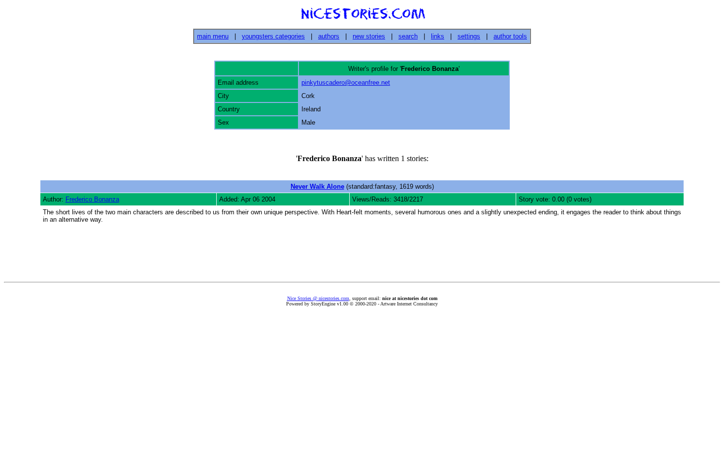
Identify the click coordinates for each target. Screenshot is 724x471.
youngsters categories (273, 36)
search (408, 36)
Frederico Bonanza (92, 199)
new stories (369, 36)
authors (328, 36)
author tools (510, 36)
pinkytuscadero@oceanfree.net (345, 82)
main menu (213, 36)
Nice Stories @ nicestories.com (318, 298)
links (437, 36)
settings (469, 36)
